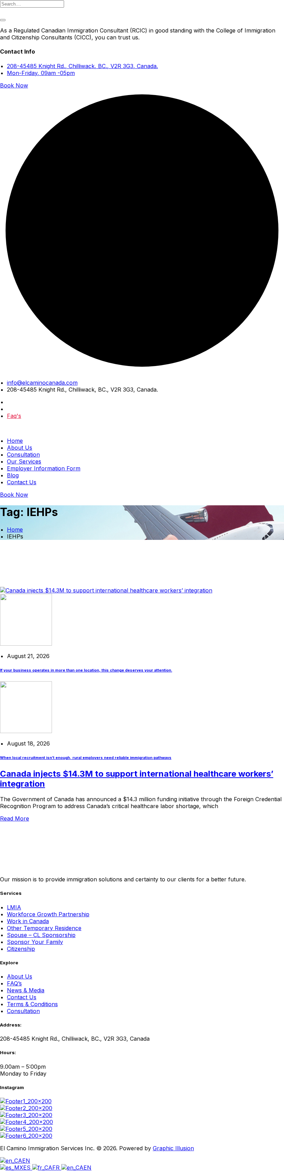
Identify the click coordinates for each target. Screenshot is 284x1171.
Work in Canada (28, 921)
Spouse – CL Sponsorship (41, 934)
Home (15, 440)
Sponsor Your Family (35, 941)
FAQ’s (14, 983)
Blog (13, 475)
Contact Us (21, 482)
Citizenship (21, 948)
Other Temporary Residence (44, 928)
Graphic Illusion (173, 1148)
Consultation (23, 454)
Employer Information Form (43, 468)
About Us (19, 447)
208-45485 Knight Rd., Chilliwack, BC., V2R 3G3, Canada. (82, 66)
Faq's (14, 415)
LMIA (14, 907)
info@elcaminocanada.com (42, 382)
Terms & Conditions (32, 1004)
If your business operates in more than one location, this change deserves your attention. (86, 670)
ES (27, 1167)
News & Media (25, 990)
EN (26, 1160)
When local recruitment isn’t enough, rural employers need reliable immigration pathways (85, 758)
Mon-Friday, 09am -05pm (41, 72)
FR (56, 1167)
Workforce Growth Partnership (48, 914)
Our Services (24, 461)
